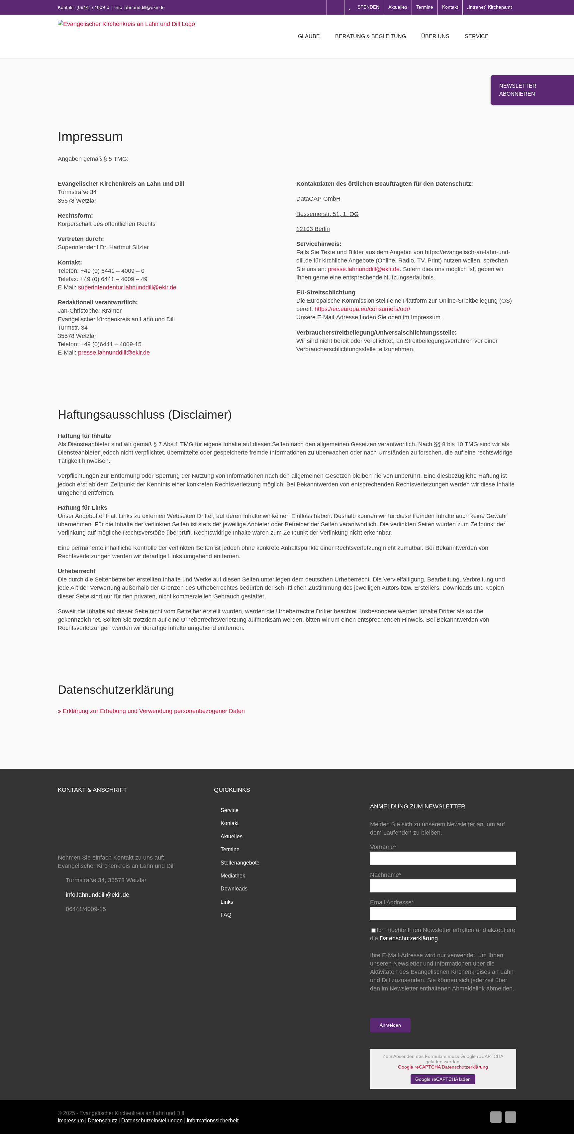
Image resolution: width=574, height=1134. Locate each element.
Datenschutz (102, 1120)
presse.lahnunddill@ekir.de (114, 352)
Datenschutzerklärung (409, 938)
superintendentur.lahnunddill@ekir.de (127, 287)
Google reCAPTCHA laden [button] (443, 1079)
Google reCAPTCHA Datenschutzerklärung (443, 1067)
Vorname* (383, 847)
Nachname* (385, 875)
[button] (506, 36)
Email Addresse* (392, 902)
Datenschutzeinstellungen (152, 1120)
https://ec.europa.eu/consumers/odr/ (362, 309)
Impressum (71, 1120)
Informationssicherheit (213, 1120)
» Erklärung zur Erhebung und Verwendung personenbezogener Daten (151, 711)
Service (230, 810)
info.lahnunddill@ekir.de (140, 7)
